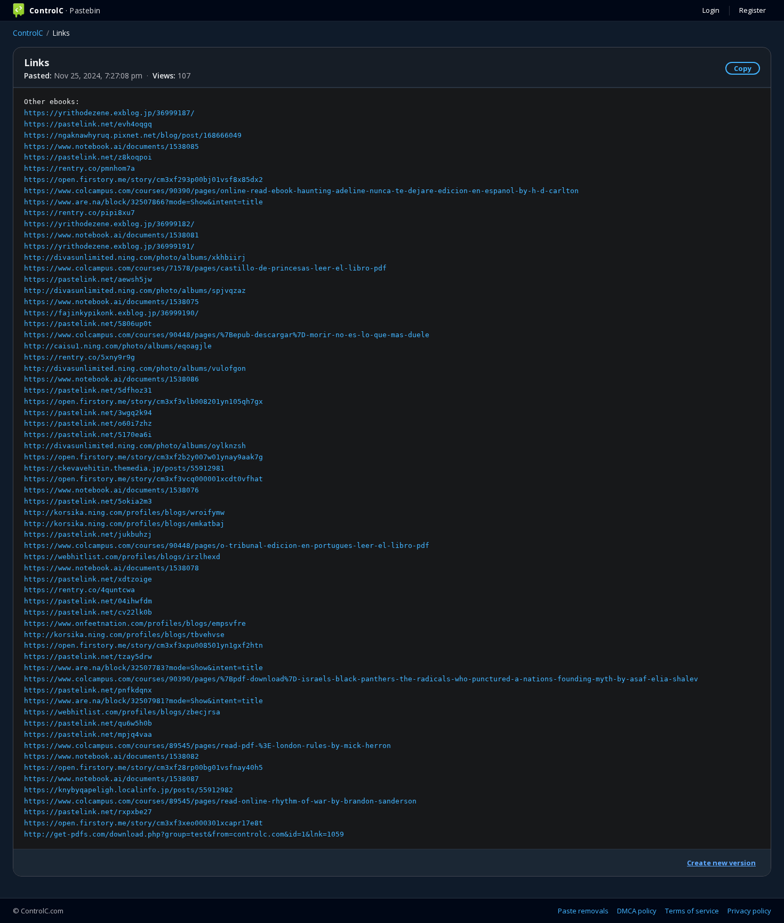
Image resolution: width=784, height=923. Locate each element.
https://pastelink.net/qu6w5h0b (88, 723)
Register (752, 10)
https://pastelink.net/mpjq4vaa (88, 734)
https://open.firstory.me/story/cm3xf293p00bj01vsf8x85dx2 (143, 180)
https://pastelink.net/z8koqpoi (88, 157)
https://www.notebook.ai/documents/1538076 (111, 490)
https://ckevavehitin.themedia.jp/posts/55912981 (124, 468)
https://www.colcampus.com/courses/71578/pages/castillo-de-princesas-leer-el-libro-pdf (205, 268)
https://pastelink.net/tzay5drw (88, 657)
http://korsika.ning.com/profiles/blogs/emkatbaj (124, 524)
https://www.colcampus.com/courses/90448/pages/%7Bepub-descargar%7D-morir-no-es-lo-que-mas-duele (226, 335)
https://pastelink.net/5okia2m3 (88, 501)
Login (710, 10)
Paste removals (583, 911)
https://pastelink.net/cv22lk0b (88, 612)
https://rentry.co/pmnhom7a (79, 168)
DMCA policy (637, 911)
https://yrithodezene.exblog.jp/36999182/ (109, 224)
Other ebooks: (361, 468)
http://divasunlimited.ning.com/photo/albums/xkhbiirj (135, 257)
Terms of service (692, 911)
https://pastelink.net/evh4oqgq (88, 124)
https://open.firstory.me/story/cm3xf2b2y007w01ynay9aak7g (143, 457)
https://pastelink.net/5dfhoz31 (88, 390)
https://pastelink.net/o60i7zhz (88, 423)
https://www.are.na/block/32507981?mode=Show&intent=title (143, 701)
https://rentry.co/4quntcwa (79, 590)
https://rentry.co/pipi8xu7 (79, 213)
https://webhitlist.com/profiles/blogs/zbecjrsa (122, 712)
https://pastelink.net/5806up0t (88, 324)
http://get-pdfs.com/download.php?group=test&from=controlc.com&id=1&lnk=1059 (184, 834)
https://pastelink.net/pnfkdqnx (88, 690)
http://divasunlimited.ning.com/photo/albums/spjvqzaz (135, 291)
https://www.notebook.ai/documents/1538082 (111, 756)
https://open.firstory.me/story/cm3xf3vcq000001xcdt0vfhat (143, 479)
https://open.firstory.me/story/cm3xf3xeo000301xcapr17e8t (143, 823)
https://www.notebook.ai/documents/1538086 (111, 379)
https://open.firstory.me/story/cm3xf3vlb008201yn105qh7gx (143, 401)
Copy (742, 68)
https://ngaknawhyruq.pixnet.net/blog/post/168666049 (133, 135)
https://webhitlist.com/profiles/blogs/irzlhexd (122, 557)
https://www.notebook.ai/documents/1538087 (111, 779)
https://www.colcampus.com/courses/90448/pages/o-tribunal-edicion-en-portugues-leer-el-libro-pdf (226, 546)
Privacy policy (749, 911)
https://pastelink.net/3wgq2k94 (88, 413)
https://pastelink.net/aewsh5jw (88, 279)
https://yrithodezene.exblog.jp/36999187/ (109, 113)
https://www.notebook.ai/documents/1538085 (111, 146)
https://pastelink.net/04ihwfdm (88, 601)
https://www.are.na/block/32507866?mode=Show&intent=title (143, 202)
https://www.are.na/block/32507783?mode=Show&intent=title (143, 668)
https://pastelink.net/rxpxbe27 (88, 812)
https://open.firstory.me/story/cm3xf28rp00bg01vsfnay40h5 (143, 767)
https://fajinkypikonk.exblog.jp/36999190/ (111, 313)
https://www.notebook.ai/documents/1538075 (111, 302)
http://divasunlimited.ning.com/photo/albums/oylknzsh (135, 446)
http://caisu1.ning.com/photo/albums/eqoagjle (118, 346)
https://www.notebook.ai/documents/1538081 (111, 235)
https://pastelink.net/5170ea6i (88, 435)
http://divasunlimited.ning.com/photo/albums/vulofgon (135, 368)
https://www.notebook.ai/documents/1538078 (111, 568)
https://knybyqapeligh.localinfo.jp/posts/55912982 (128, 790)
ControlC (28, 33)
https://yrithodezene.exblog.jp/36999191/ (109, 246)
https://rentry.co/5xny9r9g (79, 357)
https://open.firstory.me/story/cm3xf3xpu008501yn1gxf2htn (143, 645)
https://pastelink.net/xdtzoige (88, 579)
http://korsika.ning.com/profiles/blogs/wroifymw (124, 512)
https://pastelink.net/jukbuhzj (88, 534)
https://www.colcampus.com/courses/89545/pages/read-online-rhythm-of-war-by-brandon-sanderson (220, 801)
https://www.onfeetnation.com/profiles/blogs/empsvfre (135, 623)
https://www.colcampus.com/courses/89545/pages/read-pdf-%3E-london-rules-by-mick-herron (207, 746)
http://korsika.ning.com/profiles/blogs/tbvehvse (124, 635)
